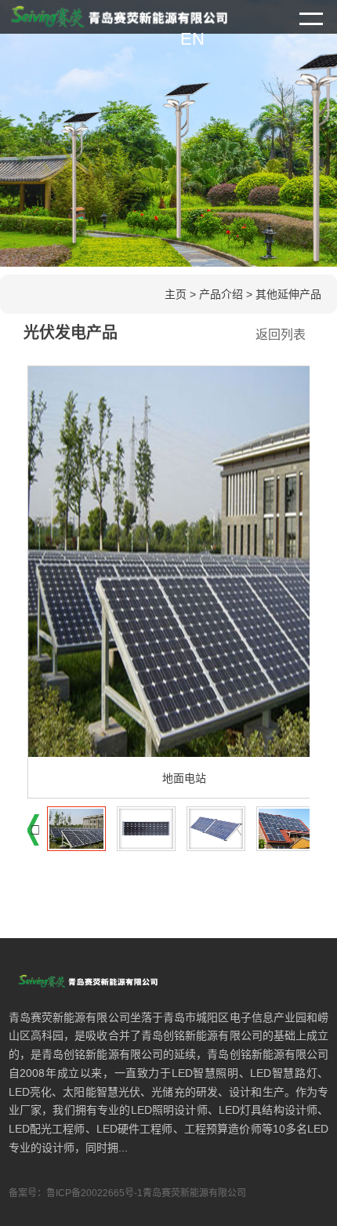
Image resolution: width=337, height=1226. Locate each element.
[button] (35, 830)
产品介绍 (221, 294)
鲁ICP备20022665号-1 (94, 1193)
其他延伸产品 (288, 294)
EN (192, 39)
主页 (176, 294)
